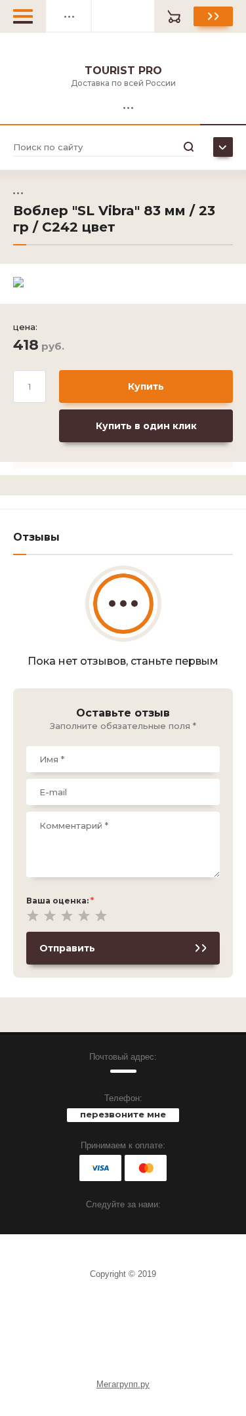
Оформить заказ (213, 16)
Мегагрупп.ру (123, 1384)
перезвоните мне (123, 1114)
